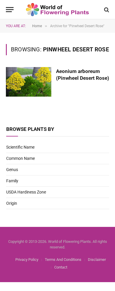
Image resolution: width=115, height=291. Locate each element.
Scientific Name (20, 147)
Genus (12, 169)
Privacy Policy (26, 259)
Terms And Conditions (63, 259)
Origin (11, 203)
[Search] (106, 9)
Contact (60, 267)
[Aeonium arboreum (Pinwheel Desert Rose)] (28, 82)
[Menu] (10, 9)
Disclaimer (97, 259)
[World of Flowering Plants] (57, 9)
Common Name (20, 158)
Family (12, 180)
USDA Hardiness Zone (26, 192)
